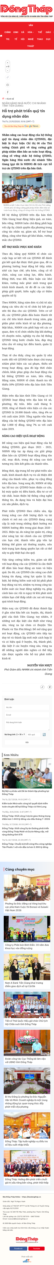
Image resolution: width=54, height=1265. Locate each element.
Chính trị (7, 35)
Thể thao (40, 35)
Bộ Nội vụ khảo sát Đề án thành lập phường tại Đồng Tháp (25, 793)
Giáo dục (48, 35)
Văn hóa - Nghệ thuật (30, 35)
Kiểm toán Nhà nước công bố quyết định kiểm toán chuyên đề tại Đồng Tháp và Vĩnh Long (25, 805)
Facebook (18, 1248)
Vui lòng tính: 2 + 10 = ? (14, 734)
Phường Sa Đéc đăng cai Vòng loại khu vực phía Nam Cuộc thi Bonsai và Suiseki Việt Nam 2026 (26, 907)
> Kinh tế (9, 98)
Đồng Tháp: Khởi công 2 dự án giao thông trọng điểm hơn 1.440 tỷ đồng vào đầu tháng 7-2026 (26, 817)
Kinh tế (15, 35)
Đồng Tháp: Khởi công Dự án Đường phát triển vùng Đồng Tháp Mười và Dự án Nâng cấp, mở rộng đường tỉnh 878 (25, 831)
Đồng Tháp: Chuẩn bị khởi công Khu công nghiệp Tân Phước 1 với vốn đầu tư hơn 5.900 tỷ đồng (27, 845)
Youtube (36, 1248)
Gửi (27, 742)
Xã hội (23, 35)
